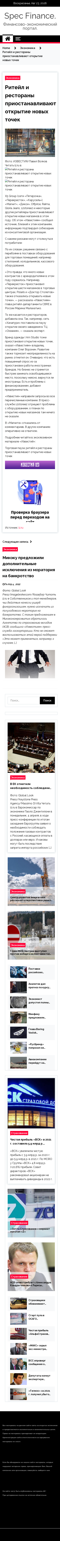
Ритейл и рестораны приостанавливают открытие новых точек (30, 103)
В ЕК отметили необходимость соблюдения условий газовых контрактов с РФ (30, 786)
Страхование (19, 1133)
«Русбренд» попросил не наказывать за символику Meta (38, 1046)
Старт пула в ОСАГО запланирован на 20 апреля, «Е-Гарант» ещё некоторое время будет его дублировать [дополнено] (39, 1317)
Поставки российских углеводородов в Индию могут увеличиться (39, 970)
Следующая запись (15, 541)
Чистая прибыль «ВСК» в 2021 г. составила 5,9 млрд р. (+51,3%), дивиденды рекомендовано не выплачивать (30, 1142)
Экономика (13, 77)
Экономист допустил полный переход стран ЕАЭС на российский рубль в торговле (39, 1001)
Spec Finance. (30, 15)
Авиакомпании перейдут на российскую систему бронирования (37, 1061)
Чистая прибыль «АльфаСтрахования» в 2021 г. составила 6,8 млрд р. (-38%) (39, 1332)
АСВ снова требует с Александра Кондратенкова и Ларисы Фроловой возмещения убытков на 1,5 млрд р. (30, 1284)
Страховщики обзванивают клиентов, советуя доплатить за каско (36, 1302)
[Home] (7, 38)
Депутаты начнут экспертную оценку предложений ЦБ (39, 1377)
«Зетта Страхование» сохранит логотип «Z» (30, 1230)
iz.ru (20, 527)
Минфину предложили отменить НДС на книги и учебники (39, 1016)
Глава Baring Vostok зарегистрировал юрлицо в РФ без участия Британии (39, 1031)
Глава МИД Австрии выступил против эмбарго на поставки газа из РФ (30, 952)
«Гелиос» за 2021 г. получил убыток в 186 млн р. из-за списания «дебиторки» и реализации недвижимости (39, 1392)
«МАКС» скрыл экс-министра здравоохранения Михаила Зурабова (39, 1347)
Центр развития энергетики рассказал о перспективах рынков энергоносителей (31, 899)
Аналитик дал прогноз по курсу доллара (38, 986)
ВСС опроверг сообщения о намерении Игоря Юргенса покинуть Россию (39, 1362)
